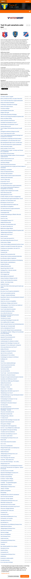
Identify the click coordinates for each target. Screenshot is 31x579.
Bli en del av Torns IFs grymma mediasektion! (10, 291)
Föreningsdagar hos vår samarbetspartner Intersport (11, 465)
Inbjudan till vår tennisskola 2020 (7, 421)
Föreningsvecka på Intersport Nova (8, 540)
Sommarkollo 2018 (4, 514)
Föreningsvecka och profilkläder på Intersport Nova (11, 524)
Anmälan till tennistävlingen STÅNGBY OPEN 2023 (11, 214)
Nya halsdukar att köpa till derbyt (7, 153)
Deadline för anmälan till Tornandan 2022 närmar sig (11, 246)
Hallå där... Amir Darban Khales (7, 282)
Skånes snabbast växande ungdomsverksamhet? (11, 175)
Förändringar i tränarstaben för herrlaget (9, 104)
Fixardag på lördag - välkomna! (7, 415)
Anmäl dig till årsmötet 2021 (6, 339)
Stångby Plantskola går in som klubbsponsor (10, 447)
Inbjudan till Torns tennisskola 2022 (8, 254)
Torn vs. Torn (3, 443)
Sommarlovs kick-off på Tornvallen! (8, 504)
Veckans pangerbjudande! (6, 367)
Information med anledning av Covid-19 (9, 433)
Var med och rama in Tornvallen (7, 470)
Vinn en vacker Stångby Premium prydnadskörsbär (11, 330)
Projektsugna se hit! (5, 250)
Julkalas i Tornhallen (5, 488)
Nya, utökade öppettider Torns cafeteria (9, 546)
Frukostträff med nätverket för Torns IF (9, 122)
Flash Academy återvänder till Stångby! (9, 114)
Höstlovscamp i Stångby (6, 242)
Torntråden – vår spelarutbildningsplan (9, 482)
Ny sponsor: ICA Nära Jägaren (7, 498)
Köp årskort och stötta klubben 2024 (8, 200)
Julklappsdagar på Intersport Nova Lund (9, 453)
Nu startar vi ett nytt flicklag (6, 335)
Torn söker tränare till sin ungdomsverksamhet (10, 208)
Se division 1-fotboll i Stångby (7, 478)
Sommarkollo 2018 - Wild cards (7, 510)
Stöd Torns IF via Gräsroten (6, 530)
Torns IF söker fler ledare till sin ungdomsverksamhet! (12, 100)
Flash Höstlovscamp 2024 (6, 192)
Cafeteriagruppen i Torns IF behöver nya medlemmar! (11, 305)
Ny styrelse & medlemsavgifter (7, 558)
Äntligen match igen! (5, 112)
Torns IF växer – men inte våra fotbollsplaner (10, 373)
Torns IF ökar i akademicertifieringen (8, 363)
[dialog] (15, 571)
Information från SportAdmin (7, 173)
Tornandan (3, 544)
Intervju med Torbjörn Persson (7, 106)
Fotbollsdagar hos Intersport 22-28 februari (10, 357)
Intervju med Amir (4, 236)
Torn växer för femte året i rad (7, 226)
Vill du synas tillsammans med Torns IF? (9, 347)
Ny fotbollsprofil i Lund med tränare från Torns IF (11, 140)
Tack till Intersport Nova (5, 536)
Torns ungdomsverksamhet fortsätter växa (9, 204)
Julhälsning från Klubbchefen (7, 177)
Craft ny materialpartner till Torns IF (8, 328)
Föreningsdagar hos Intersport (7, 307)
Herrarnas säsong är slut (6, 126)
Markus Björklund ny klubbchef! (7, 276)
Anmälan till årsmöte (5, 264)
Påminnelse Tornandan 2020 (6, 413)
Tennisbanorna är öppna (6, 318)
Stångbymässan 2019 (5, 463)
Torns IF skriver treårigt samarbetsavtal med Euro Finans (12, 244)
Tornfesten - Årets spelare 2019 (7, 459)
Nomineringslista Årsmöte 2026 (7, 110)
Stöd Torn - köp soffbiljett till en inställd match (10, 427)
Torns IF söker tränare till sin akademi (8, 441)
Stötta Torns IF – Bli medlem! (6, 388)
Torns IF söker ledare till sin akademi (8, 309)
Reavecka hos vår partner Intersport (8, 375)
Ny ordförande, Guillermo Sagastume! (8, 258)
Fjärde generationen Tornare (6, 194)
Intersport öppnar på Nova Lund (7, 158)
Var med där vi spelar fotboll (6, 435)
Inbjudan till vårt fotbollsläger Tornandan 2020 (10, 419)
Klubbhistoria (3, 556)
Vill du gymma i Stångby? (6, 423)
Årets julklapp (3, 492)
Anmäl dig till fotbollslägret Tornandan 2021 (10, 320)
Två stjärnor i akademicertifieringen (8, 295)
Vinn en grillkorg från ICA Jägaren (7, 322)
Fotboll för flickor (4, 550)
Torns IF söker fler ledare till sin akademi (9, 280)
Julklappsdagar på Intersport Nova (8, 486)
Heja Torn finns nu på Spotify (6, 353)
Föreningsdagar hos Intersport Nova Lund (9, 437)
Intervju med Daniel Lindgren (6, 146)
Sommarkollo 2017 (4, 552)
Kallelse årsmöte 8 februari (6, 526)
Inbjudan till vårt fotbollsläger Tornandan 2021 (10, 343)
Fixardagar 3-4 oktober (5, 386)
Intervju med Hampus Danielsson (7, 102)
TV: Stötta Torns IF (4, 417)
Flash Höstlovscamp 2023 (6, 210)
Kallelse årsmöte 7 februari (6, 484)
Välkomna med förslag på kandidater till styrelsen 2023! (12, 230)
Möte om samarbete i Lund (6, 384)
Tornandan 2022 (4, 252)
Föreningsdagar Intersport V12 (7, 220)
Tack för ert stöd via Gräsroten (7, 496)
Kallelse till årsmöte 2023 (6, 222)
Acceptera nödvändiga (13, 576)
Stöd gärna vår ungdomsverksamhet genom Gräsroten (12, 376)
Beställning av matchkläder (6, 169)
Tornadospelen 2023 (5, 212)
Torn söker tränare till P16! (6, 406)
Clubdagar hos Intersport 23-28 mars (8, 351)
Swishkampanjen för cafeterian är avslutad (9, 341)
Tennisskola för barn (5, 548)
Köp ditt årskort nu (4, 522)
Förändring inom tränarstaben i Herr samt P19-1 (10, 248)
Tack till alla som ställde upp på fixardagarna (10, 380)
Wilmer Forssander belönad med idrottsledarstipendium (12, 324)
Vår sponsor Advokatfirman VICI (7, 411)
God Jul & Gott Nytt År (5, 371)
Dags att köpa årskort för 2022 (7, 268)
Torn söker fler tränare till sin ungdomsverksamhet (11, 144)
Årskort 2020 (3, 439)
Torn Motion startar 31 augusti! (7, 96)
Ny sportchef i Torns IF (5, 181)
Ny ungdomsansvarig (5, 560)
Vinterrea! (2, 361)
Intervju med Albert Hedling (6, 118)
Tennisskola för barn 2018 (6, 520)
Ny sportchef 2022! (4, 289)
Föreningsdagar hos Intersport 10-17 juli (9, 398)
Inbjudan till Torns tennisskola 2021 (8, 337)
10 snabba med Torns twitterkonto (8, 431)
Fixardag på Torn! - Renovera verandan (8, 270)
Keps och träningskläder (6, 534)
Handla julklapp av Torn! (5, 455)
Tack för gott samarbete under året (8, 293)
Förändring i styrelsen (5, 299)
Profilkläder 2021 (4, 359)
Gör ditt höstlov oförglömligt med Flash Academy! (11, 138)
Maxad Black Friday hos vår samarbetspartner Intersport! (12, 297)
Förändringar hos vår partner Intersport (9, 402)
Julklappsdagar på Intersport (7, 232)
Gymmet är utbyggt (5, 532)
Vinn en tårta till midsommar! (6, 313)
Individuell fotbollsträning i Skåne (7, 311)
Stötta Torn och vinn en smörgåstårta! (8, 301)
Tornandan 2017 (4, 542)
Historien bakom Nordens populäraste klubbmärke (11, 256)
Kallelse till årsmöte (5, 349)
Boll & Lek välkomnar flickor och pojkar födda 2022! (11, 98)
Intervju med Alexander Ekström (7, 171)
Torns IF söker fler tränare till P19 (7, 238)
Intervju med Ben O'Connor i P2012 (8, 148)
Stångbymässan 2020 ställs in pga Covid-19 (10, 390)
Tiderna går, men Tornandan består (8, 326)
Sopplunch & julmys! (5, 284)
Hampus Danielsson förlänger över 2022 (9, 278)
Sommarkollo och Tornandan (7, 518)
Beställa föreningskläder (6, 490)
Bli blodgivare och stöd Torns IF (7, 202)
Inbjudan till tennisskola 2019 (7, 474)
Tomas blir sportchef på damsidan (8, 365)
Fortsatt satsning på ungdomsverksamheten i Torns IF (12, 198)
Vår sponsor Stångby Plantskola (7, 508)
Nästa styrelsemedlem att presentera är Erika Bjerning (12, 260)
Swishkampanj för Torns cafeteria (8, 355)
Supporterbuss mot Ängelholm (7, 206)
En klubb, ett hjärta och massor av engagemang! (11, 196)
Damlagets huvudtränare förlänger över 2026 (10, 131)
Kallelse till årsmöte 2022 (6, 266)
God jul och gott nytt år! (5, 449)
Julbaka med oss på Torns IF (7, 234)
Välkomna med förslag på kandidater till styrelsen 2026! (12, 116)
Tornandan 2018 (4, 512)
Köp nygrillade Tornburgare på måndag (9, 429)
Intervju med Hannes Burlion (6, 160)
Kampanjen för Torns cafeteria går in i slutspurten (11, 345)
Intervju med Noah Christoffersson (8, 120)
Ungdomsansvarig (4, 538)
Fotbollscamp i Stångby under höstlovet (9, 303)
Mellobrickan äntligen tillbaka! (7, 228)
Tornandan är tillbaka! (5, 108)
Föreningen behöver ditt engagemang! (8, 425)
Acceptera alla (24, 576)
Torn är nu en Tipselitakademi (7, 445)
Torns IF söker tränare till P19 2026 (8, 133)
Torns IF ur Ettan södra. (5, 179)
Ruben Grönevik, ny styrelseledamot (8, 262)
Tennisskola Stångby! (5, 162)
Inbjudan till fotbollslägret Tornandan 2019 (9, 472)
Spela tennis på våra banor (6, 400)
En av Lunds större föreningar (7, 562)
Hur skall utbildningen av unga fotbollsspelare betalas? (12, 394)
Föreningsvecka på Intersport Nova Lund (9, 500)
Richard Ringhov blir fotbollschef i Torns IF (9, 124)
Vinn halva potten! (4, 404)
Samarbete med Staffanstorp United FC (9, 378)
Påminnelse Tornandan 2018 (6, 502)
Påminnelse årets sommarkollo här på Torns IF (10, 506)
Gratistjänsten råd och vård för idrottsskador (10, 494)
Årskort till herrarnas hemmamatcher (8, 164)
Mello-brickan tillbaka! (5, 272)
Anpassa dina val (5, 573)
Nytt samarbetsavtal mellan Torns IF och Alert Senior (11, 142)
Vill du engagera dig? (5, 274)
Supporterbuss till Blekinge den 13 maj (9, 516)
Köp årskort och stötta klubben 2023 (8, 224)
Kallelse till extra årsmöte (6, 382)
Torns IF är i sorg (4, 218)
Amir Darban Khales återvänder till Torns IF (9, 240)
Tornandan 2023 (4, 216)
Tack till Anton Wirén (5, 369)
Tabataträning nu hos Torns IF (7, 392)
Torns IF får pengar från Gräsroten (8, 457)
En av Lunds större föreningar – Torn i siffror (10, 461)
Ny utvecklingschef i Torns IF (6, 183)
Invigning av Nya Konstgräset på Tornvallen (9, 190)
